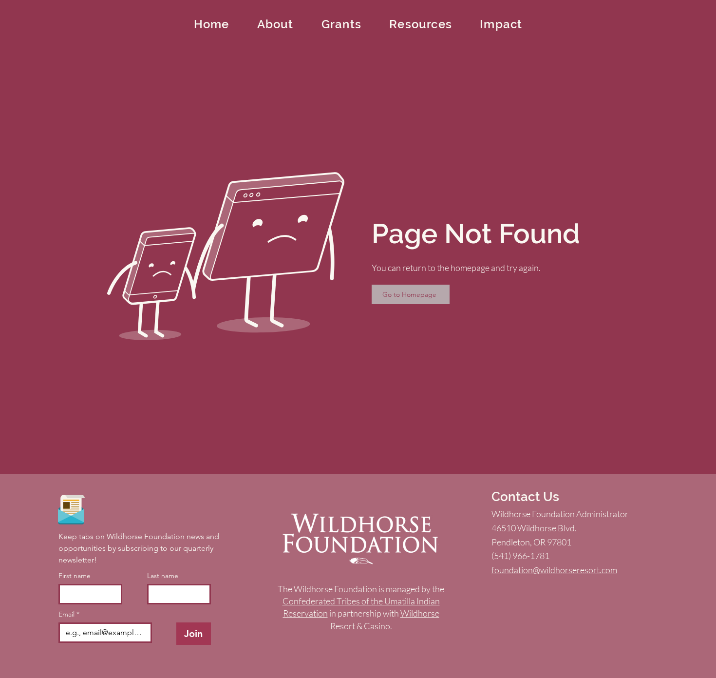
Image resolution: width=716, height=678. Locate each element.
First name (74, 576)
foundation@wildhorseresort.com (554, 569)
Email (68, 614)
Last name (162, 576)
